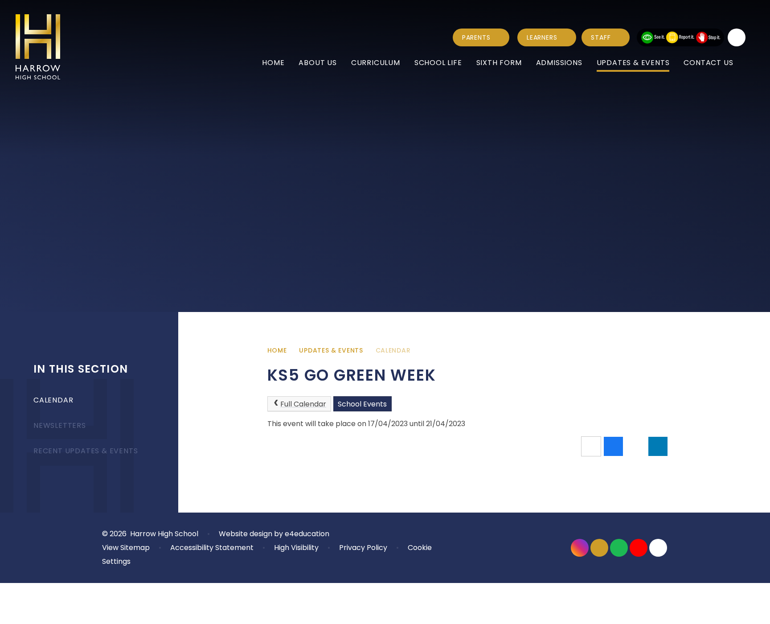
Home (277, 350)
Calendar (393, 350)
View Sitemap (126, 547)
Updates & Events (331, 350)
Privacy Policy (363, 547)
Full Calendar (303, 404)
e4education (307, 534)
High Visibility (296, 547)
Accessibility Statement (212, 547)
